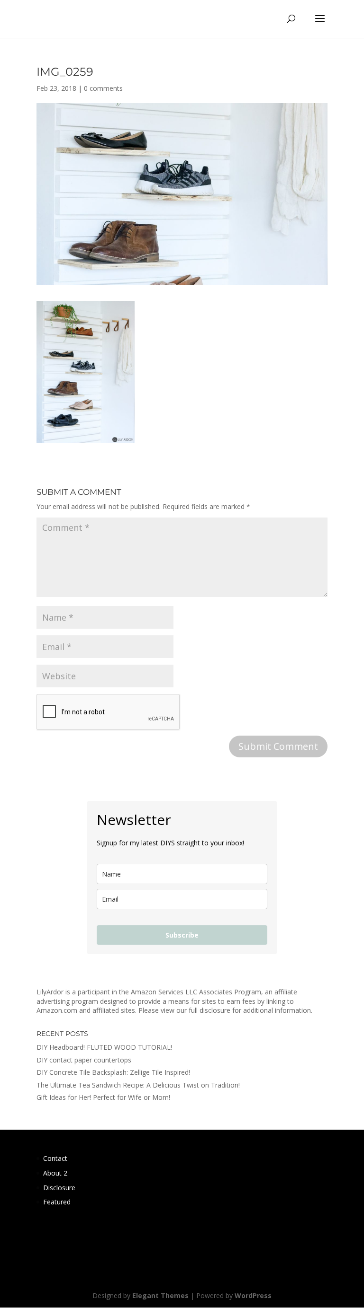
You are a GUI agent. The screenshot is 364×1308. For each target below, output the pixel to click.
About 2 (55, 1172)
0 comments (103, 88)
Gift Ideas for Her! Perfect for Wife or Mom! (103, 1097)
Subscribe (182, 935)
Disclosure (59, 1187)
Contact (55, 1158)
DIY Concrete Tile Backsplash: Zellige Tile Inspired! (113, 1072)
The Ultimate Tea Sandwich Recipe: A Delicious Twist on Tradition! (138, 1084)
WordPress (253, 1295)
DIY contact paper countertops (83, 1059)
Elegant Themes (160, 1295)
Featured (57, 1201)
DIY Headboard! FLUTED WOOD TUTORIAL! (104, 1047)
